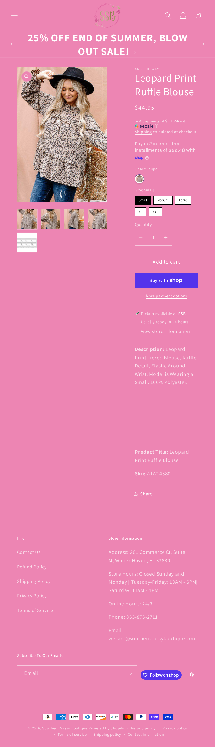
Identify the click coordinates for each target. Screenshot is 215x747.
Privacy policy (175, 728)
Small (142, 199)
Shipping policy (107, 734)
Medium (163, 199)
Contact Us (29, 552)
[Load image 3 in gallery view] (74, 219)
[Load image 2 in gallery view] (51, 219)
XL (140, 210)
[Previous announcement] (11, 44)
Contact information (146, 734)
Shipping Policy (34, 581)
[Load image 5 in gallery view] (27, 242)
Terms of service (72, 734)
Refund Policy (32, 567)
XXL (155, 210)
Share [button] (146, 493)
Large (183, 199)
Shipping (143, 131)
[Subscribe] (129, 673)
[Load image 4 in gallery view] (98, 219)
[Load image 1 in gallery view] (27, 219)
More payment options (166, 295)
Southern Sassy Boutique (65, 728)
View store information (165, 331)
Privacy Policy (32, 595)
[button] (14, 15)
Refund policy (143, 728)
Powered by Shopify (106, 728)
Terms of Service (35, 610)
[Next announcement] (203, 44)
